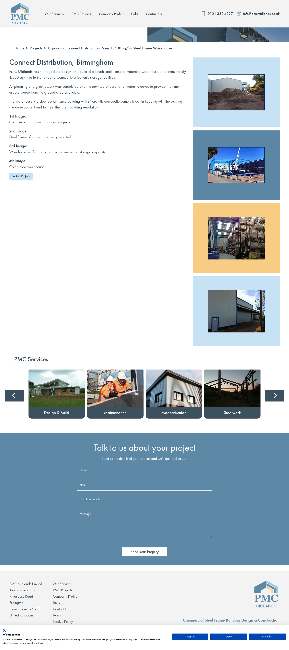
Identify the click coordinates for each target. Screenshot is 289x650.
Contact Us (61, 609)
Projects (36, 48)
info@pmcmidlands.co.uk (261, 13)
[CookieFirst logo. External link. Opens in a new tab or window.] (4, 630)
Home (19, 48)
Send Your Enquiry (145, 551)
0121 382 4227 (220, 13)
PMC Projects (62, 590)
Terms (57, 615)
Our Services (62, 584)
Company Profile (65, 596)
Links (56, 602)
